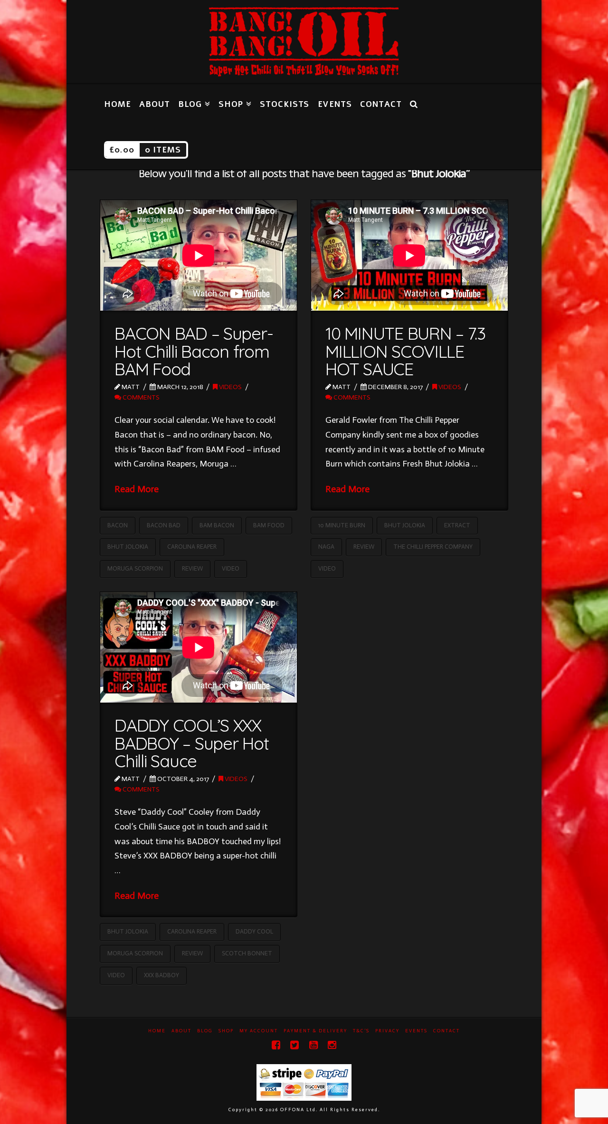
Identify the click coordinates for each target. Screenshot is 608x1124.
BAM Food (269, 525)
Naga (326, 546)
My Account (258, 1031)
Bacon (117, 525)
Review (192, 568)
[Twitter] (294, 1045)
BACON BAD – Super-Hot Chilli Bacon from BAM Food (193, 351)
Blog (205, 1031)
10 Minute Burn (341, 525)
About (181, 1031)
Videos (230, 387)
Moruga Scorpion (135, 568)
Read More (136, 489)
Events (416, 1031)
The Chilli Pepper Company (433, 546)
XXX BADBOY (161, 975)
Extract (457, 525)
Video (230, 568)
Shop (226, 1031)
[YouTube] (313, 1045)
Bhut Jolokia (127, 546)
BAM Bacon (217, 525)
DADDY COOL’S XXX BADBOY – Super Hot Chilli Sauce (191, 743)
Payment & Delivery (315, 1031)
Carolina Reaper (192, 546)
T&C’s (361, 1031)
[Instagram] (332, 1045)
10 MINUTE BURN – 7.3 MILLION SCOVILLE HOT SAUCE (405, 351)
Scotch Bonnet (247, 953)
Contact (446, 1031)
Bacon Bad (163, 525)
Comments (140, 397)
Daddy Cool (254, 931)
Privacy (387, 1031)
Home (157, 1031)
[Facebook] (276, 1045)
